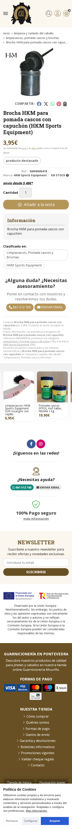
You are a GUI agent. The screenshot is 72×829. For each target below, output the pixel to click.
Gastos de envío (38, 734)
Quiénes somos (37, 722)
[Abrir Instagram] (41, 444)
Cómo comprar (37, 716)
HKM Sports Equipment (16, 344)
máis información (36, 519)
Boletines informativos (38, 747)
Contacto (37, 765)
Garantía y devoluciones (38, 740)
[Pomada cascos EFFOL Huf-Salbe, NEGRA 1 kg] (52, 386)
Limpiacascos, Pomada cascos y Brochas (26, 341)
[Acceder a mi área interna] (57, 13)
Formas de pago (38, 728)
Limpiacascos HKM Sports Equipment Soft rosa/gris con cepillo (17, 410)
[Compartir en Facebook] (39, 103)
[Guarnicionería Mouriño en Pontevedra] (21, 13)
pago (33, 148)
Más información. (37, 810)
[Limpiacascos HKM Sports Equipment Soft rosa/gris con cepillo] (18, 386)
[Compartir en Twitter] (46, 103)
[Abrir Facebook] (31, 444)
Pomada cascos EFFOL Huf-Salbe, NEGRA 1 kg (50, 408)
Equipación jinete (52, 782)
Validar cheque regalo (37, 759)
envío (23, 148)
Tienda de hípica (19, 782)
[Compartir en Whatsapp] (52, 103)
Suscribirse (36, 572)
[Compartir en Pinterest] (59, 103)
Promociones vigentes (37, 753)
